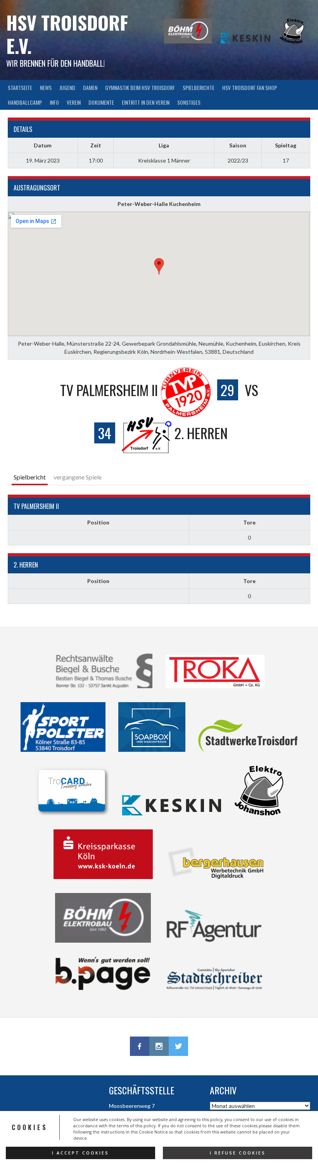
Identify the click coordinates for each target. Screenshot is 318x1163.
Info (54, 102)
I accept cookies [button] (80, 1153)
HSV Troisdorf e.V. (67, 34)
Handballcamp (25, 102)
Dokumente (101, 102)
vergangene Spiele (78, 477)
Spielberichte (198, 87)
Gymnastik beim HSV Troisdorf (140, 87)
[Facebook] (139, 1046)
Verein (74, 102)
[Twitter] (178, 1046)
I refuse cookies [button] (238, 1153)
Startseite (20, 87)
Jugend (67, 87)
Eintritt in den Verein (145, 102)
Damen (90, 87)
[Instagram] (159, 1046)
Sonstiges (188, 102)
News (46, 87)
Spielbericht (30, 477)
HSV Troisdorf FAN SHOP (249, 87)
